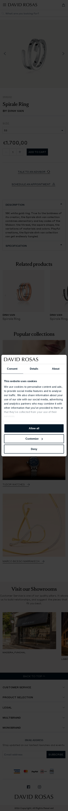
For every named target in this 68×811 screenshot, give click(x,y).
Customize (32, 438)
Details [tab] (34, 368)
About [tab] (56, 368)
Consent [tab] (12, 368)
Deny (34, 448)
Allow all (34, 428)
